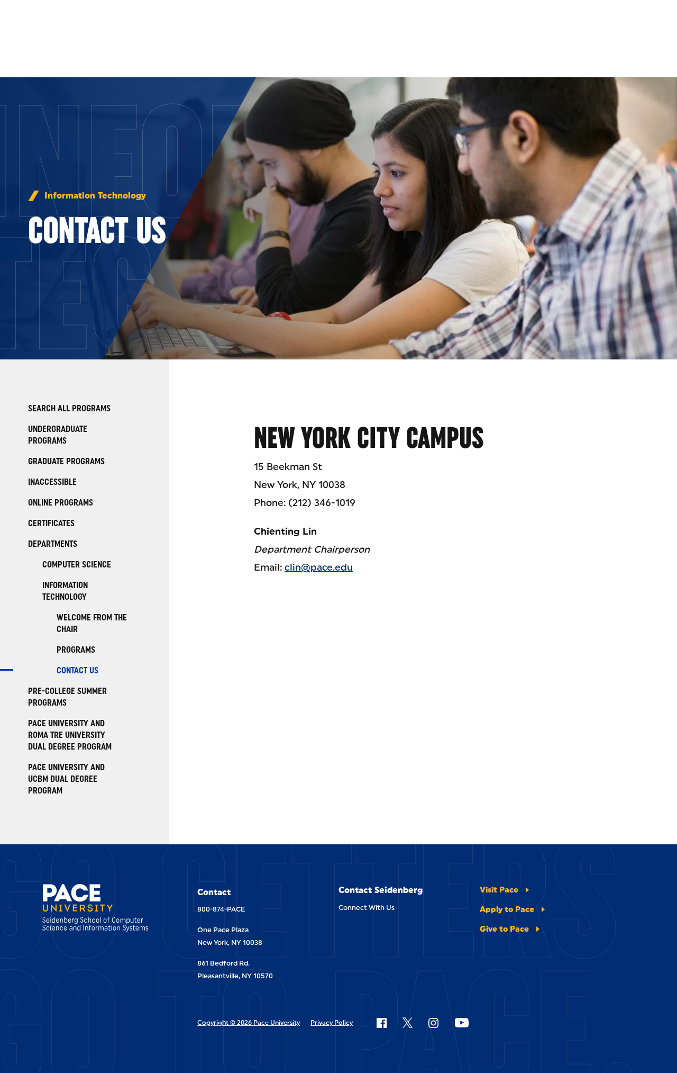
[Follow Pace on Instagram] (433, 1023)
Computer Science (76, 565)
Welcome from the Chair (92, 623)
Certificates (51, 523)
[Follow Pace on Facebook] (381, 1023)
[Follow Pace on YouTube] (462, 1023)
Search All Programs (69, 408)
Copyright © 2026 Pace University (248, 1022)
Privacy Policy (331, 1022)
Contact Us (77, 670)
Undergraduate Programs (57, 435)
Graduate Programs (66, 461)
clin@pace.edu (319, 567)
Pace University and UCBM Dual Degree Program (66, 779)
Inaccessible (52, 482)
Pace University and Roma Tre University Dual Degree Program (70, 735)
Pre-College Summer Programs (67, 697)
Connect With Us (366, 908)
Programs (76, 650)
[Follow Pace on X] (407, 1023)
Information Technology (95, 196)
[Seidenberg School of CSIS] (98, 909)
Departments (52, 544)
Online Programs (60, 503)
